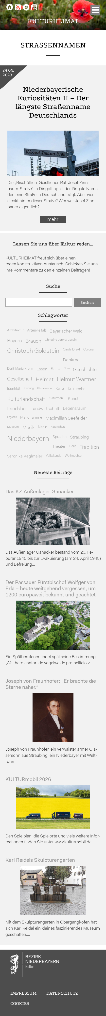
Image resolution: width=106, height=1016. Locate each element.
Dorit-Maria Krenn (20, 368)
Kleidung (29, 388)
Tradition (89, 447)
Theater (59, 447)
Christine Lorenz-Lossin (61, 339)
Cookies (19, 1003)
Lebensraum (75, 409)
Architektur (15, 330)
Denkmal (72, 360)
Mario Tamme (31, 418)
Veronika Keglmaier (24, 456)
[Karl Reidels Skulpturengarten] (53, 914)
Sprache (60, 437)
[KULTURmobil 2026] (53, 828)
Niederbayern (28, 439)
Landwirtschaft (45, 409)
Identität (13, 389)
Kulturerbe (76, 389)
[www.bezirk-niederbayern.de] (35, 965)
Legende (12, 417)
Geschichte (85, 369)
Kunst (73, 399)
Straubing (79, 437)
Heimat (44, 380)
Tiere (72, 446)
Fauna (55, 369)
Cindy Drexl (71, 349)
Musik (28, 428)
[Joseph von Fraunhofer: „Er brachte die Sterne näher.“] (53, 741)
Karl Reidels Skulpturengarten (40, 860)
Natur (42, 427)
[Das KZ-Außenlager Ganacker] (53, 544)
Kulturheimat (53, 21)
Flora (67, 368)
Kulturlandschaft (26, 399)
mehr (52, 219)
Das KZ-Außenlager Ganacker (39, 492)
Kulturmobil (56, 398)
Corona (88, 349)
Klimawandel (44, 388)
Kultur (60, 388)
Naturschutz (58, 426)
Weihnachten (74, 455)
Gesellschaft (19, 379)
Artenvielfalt (36, 331)
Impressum (23, 993)
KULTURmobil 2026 (28, 779)
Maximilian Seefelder (66, 418)
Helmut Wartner (76, 380)
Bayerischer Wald (66, 331)
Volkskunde (53, 455)
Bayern (14, 341)
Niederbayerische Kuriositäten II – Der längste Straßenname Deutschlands (53, 102)
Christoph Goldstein (33, 351)
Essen (41, 369)
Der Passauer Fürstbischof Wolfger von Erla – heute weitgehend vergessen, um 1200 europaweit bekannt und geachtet (50, 589)
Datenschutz (62, 993)
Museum (13, 426)
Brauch (33, 341)
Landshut (17, 409)
